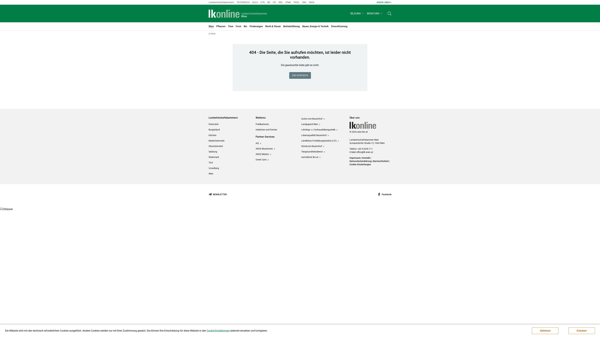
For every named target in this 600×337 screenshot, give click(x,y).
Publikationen (262, 124)
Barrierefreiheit (381, 161)
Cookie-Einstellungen (360, 164)
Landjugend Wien (309, 124)
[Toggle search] (389, 13)
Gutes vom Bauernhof (311, 118)
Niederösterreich (217, 140)
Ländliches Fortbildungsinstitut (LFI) (319, 140)
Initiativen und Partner (266, 129)
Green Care (261, 159)
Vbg (304, 2)
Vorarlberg (214, 168)
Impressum (355, 158)
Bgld (255, 2)
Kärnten (212, 135)
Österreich (243, 2)
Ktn (262, 2)
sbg (280, 2)
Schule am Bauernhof (311, 146)
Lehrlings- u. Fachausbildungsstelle (318, 129)
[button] (357, 13)
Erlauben (582, 330)
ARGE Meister (262, 154)
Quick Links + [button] (384, 2)
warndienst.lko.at (309, 157)
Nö (268, 2)
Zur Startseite (300, 75)
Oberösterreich (216, 146)
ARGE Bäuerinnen (264, 148)
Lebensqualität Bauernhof (314, 135)
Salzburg (213, 151)
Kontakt (366, 158)
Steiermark (214, 157)
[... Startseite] (238, 14)
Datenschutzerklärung (361, 161)
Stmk (288, 2)
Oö (274, 2)
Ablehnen (545, 330)
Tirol (296, 2)
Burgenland (214, 129)
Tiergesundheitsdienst (312, 151)
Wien (311, 2)
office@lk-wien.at (364, 152)
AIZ (257, 143)
